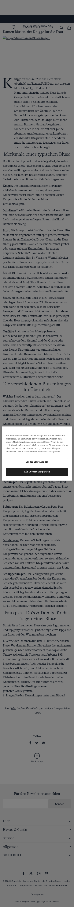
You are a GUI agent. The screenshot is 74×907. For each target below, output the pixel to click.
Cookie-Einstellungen (37, 462)
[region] (37, 453)
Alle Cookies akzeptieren (37, 472)
